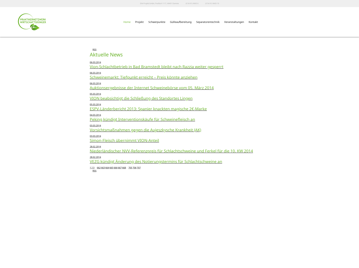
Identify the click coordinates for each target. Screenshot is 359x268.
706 (134, 167)
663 (103, 167)
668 (124, 167)
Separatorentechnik (208, 22)
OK (4, 265)
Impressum (9, 248)
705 (130, 167)
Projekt (139, 22)
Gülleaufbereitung (181, 22)
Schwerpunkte (156, 22)
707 (139, 167)
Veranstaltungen (234, 22)
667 (120, 167)
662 (99, 167)
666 (116, 167)
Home (127, 22)
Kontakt (253, 22)
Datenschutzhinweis (14, 260)
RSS (93, 49)
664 (107, 167)
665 (111, 167)
